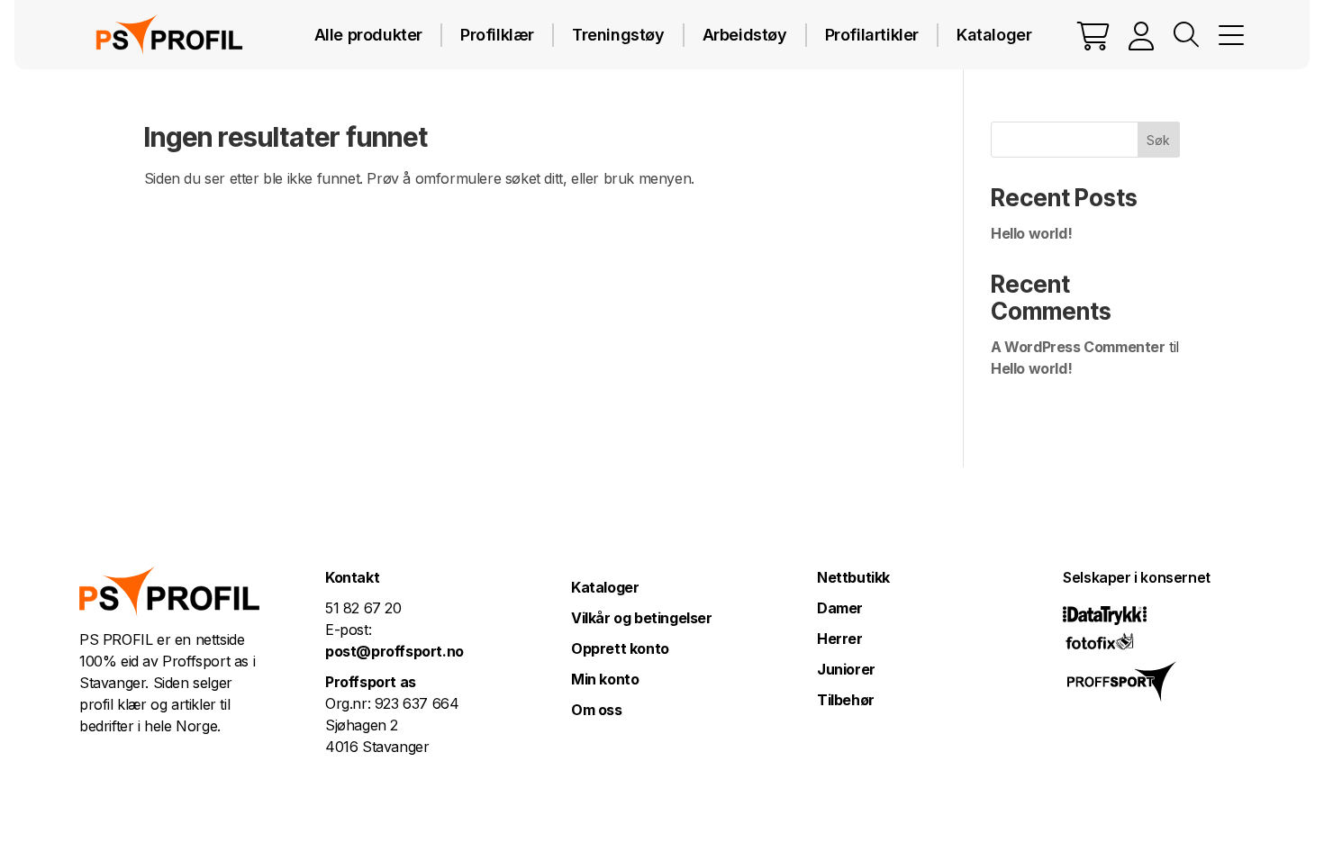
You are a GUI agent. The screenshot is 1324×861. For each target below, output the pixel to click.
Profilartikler (872, 34)
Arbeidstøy (745, 34)
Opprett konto (620, 648)
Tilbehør (846, 700)
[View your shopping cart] (1093, 35)
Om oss (596, 710)
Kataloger (994, 34)
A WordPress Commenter (1078, 347)
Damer (840, 608)
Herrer (840, 639)
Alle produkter (368, 34)
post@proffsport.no (394, 651)
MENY (1231, 35)
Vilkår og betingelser (641, 618)
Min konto (605, 679)
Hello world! (1031, 233)
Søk (1158, 140)
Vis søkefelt (1186, 35)
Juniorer (846, 669)
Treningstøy (618, 34)
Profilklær (497, 34)
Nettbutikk (853, 577)
